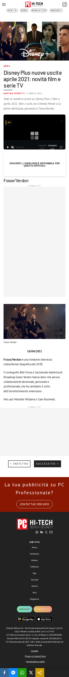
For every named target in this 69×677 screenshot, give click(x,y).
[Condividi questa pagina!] (39, 672)
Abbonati (56, 10)
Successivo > (47, 463)
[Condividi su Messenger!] (13, 672)
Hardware (34, 553)
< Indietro (19, 463)
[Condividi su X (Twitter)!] (31, 672)
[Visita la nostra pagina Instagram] (37, 532)
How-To (12, 10)
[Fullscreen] (61, 147)
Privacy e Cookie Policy (35, 656)
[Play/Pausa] (8, 147)
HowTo (34, 586)
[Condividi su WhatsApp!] (22, 672)
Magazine (34, 599)
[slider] (20, 147)
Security (34, 579)
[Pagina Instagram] (64, 4)
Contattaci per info (34, 504)
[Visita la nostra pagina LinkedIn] (41, 532)
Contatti (34, 650)
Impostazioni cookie (35, 661)
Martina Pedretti (14, 93)
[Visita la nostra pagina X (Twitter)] (46, 532)
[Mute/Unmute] (13, 147)
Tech (34, 592)
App (34, 573)
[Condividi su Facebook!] (4, 672)
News (24, 10)
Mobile (34, 560)
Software (34, 566)
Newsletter (39, 10)
